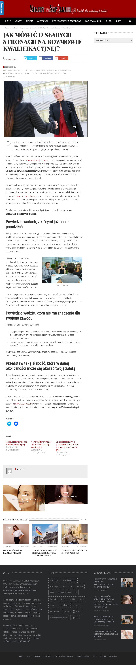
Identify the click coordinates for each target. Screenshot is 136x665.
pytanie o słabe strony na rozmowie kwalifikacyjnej (49, 70)
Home (8, 21)
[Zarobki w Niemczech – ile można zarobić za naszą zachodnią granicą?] (45, 534)
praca (75, 617)
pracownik (67, 611)
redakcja (21, 469)
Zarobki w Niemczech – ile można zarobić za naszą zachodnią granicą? (45, 553)
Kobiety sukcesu (93, 21)
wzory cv (76, 605)
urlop (62, 599)
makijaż (53, 599)
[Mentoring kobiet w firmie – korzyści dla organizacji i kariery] (127, 619)
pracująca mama (69, 580)
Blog (108, 21)
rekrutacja (54, 580)
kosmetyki (54, 586)
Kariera (29, 21)
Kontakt (103, 656)
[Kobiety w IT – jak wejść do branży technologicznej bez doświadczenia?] (127, 582)
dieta (52, 592)
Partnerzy (113, 656)
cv (76, 592)
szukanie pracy (65, 592)
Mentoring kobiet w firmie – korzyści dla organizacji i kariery (104, 619)
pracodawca (64, 605)
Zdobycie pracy (10, 67)
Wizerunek (42, 21)
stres (78, 611)
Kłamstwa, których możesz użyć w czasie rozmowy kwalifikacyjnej (41, 444)
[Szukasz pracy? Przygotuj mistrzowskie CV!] (74, 534)
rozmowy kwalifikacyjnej (26, 196)
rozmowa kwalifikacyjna (15, 73)
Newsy (18, 21)
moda (82, 599)
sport (52, 605)
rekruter (72, 599)
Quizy (118, 21)
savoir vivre (54, 611)
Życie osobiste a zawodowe (66, 21)
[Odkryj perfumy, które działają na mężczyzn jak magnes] (127, 634)
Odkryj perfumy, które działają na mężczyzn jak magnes (106, 634)
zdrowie (79, 586)
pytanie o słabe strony (14, 70)
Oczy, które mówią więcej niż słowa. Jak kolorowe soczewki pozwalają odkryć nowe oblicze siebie (106, 601)
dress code (67, 586)
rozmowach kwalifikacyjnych (37, 160)
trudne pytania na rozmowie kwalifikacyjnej (48, 73)
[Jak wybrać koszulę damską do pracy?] (16, 534)
